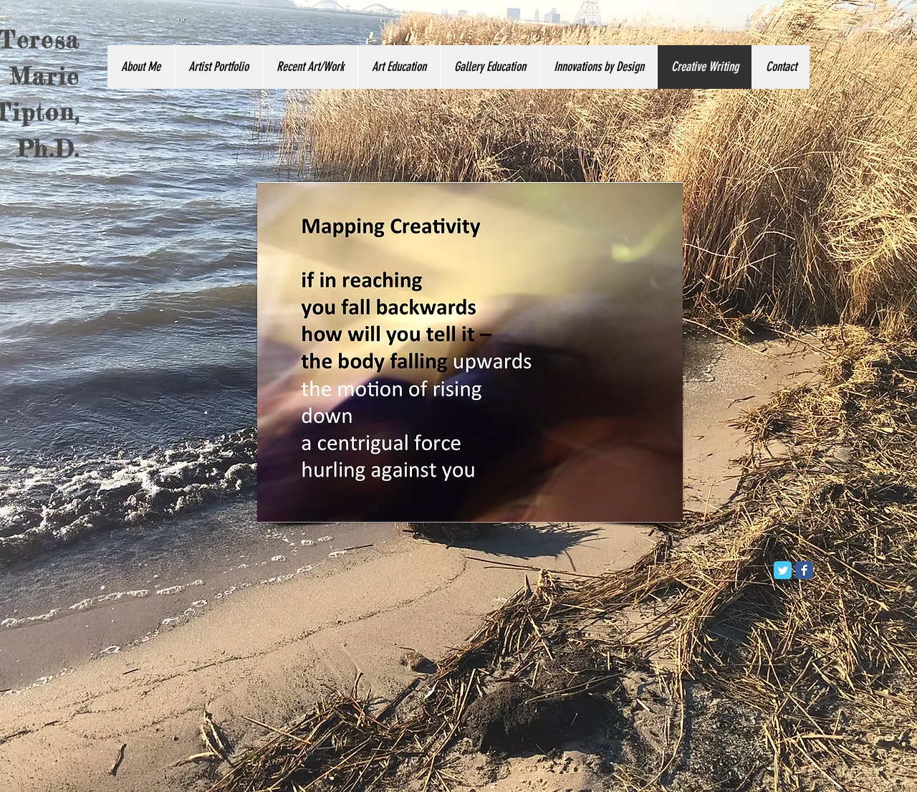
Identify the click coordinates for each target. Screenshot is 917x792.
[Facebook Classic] (804, 570)
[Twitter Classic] (783, 570)
